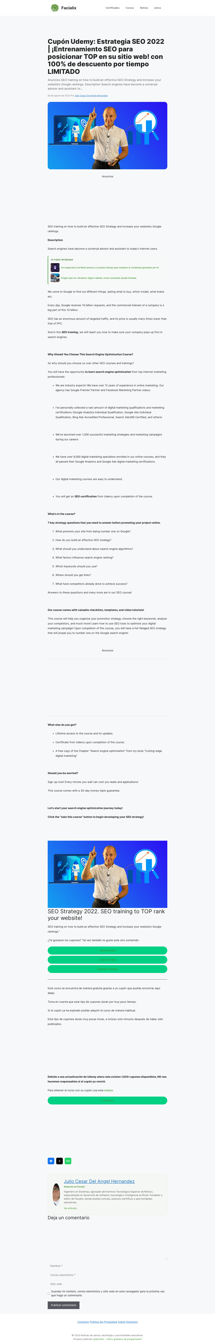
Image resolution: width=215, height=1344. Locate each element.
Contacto (83, 1322)
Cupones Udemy (107, 969)
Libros (157, 7)
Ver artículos (70, 1208)
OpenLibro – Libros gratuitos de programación (117, 1339)
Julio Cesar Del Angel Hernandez (99, 1181)
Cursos (130, 7)
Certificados (112, 7)
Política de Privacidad (103, 1322)
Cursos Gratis (107, 959)
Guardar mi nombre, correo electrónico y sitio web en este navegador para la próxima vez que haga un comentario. (108, 1293)
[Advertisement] (107, 27)
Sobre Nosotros (128, 1322)
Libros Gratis (108, 950)
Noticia (144, 7)
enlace (108, 1090)
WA (68, 1161)
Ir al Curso (107, 1100)
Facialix (68, 8)
